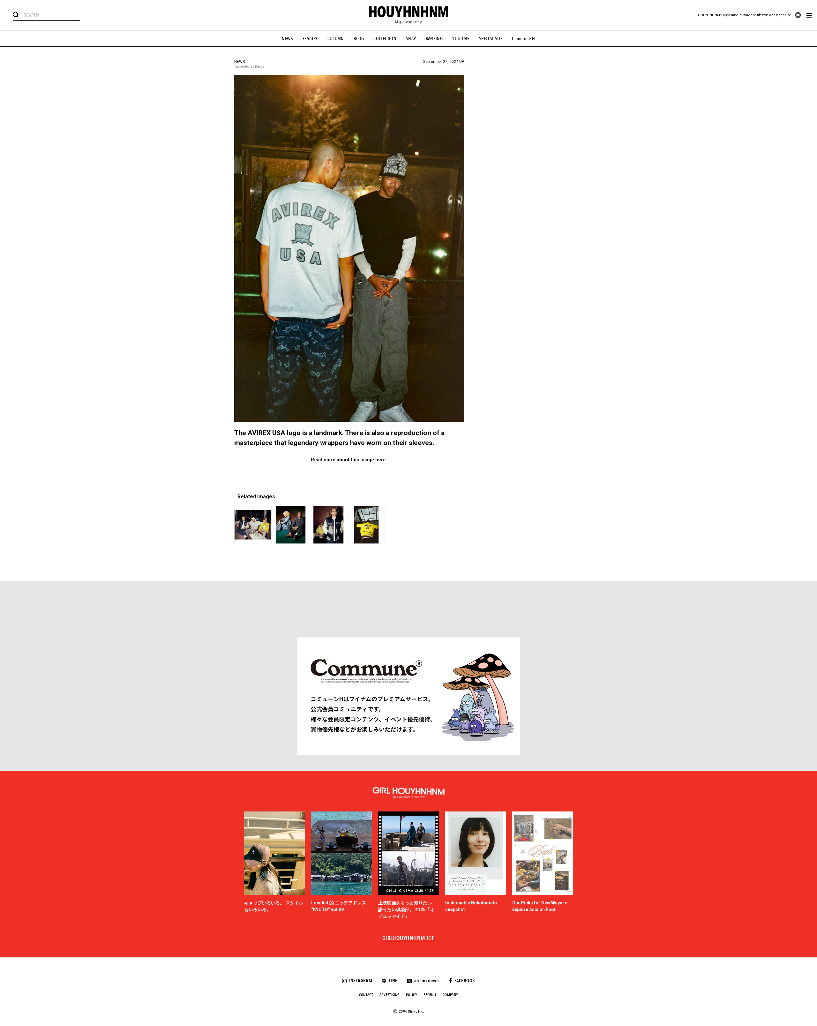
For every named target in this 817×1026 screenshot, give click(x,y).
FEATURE (310, 38)
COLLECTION (384, 38)
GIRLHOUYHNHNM (408, 938)
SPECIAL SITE (491, 38)
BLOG (359, 38)
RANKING (434, 38)
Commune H (523, 38)
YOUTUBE (460, 38)
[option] (274, 865)
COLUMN (335, 38)
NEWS (287, 38)
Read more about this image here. (349, 459)
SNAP (411, 38)
